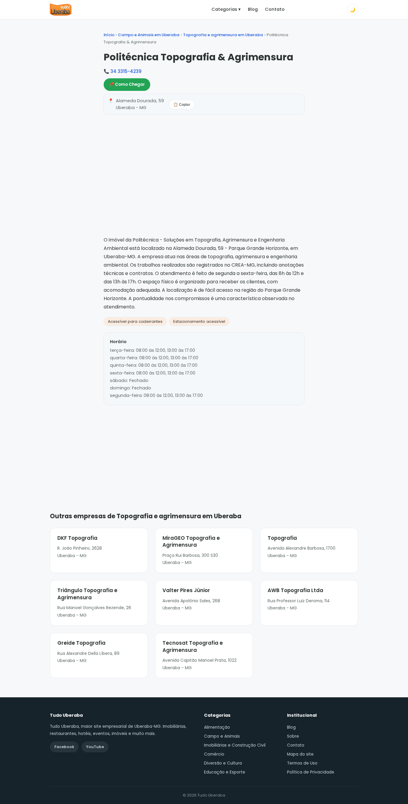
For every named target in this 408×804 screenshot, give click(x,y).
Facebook (64, 746)
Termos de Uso (302, 763)
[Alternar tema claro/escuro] (352, 9)
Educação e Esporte (224, 772)
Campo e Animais (222, 736)
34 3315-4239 (126, 71)
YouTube (95, 746)
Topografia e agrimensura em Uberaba (223, 35)
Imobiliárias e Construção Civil (235, 745)
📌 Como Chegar (127, 84)
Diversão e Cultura (223, 763)
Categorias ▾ (226, 9)
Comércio (214, 754)
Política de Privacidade (310, 772)
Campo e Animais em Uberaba (149, 35)
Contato (275, 9)
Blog (253, 9)
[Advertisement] (204, 449)
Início (109, 35)
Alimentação (217, 727)
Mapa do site (300, 754)
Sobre (293, 736)
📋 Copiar (181, 105)
